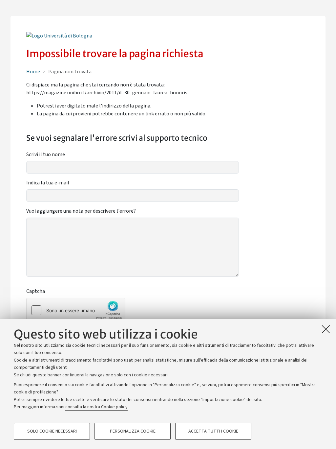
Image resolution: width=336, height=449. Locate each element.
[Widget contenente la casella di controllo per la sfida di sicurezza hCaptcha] (75, 310)
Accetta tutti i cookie (213, 431)
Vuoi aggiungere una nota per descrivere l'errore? (81, 211)
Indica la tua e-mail (47, 182)
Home (33, 71)
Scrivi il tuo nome (45, 154)
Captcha (35, 291)
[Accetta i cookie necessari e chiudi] (326, 329)
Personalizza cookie (133, 431)
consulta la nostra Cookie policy (96, 407)
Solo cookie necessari (52, 431)
